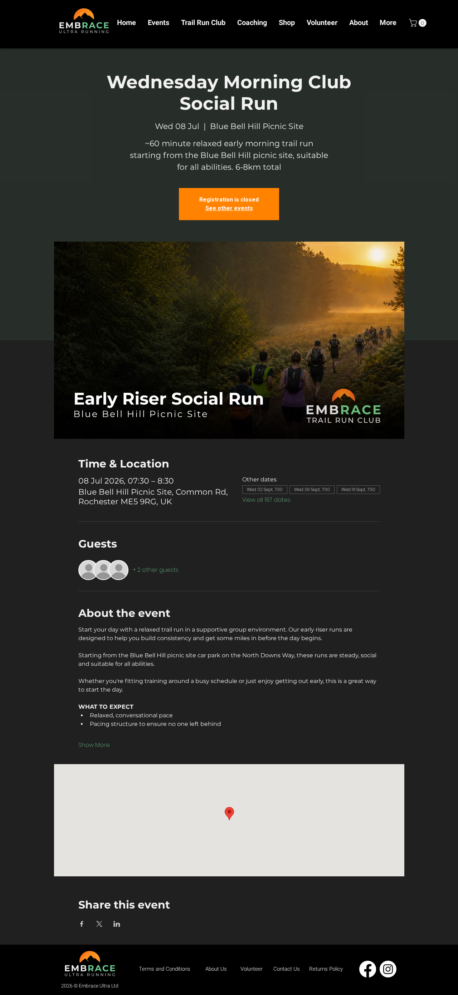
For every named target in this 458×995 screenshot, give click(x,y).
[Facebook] (367, 969)
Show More (94, 745)
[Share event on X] (99, 924)
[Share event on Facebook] (81, 924)
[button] (418, 23)
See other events (229, 208)
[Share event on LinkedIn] (116, 924)
